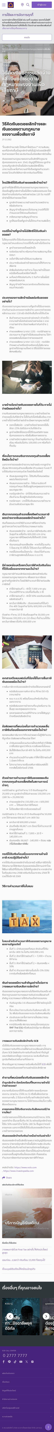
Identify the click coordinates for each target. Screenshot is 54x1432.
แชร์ (8, 100)
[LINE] (9, 1361)
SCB (44, 1064)
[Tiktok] (15, 1361)
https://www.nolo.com (25, 1167)
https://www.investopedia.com (18, 1171)
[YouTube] (20, 1361)
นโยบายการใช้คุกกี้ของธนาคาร (14, 28)
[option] (21, 1316)
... (14, 46)
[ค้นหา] (28, 5)
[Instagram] (32, 1361)
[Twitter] (26, 1361)
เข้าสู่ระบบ (41, 4)
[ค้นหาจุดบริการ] (22, 5)
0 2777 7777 (15, 1355)
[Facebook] (3, 1361)
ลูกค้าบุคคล (6, 46)
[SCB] (11, 5)
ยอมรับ (27, 37)
